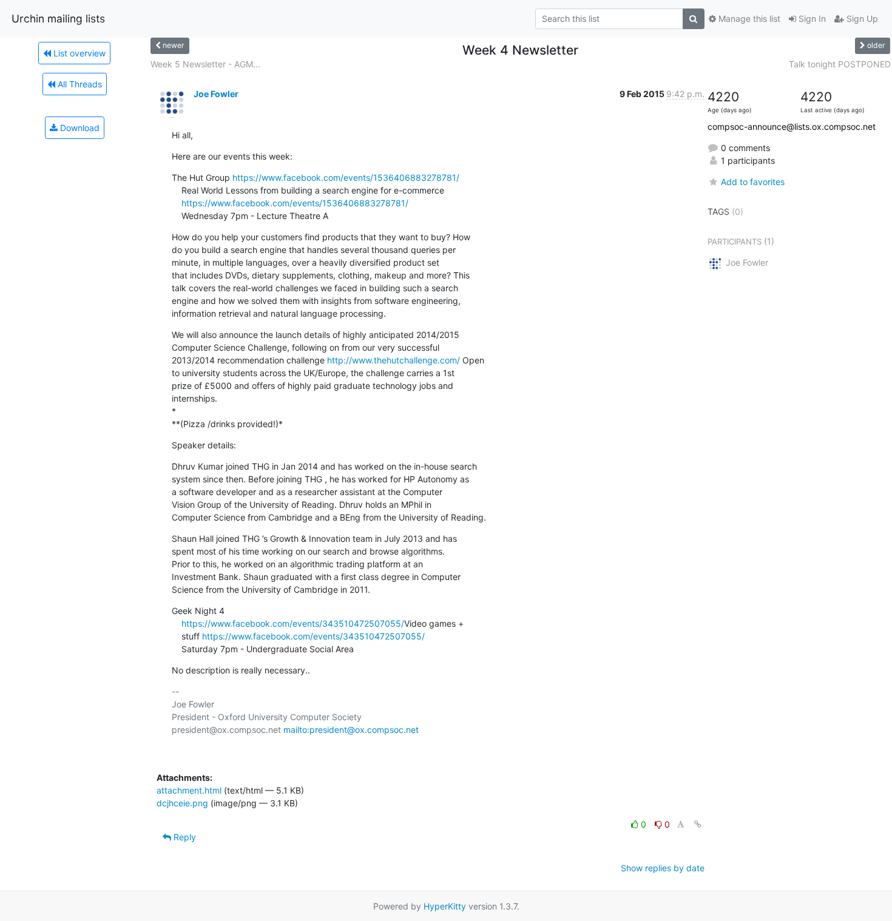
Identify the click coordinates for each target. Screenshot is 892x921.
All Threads (78, 84)
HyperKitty (445, 906)
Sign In (811, 18)
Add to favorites (753, 182)
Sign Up (861, 18)
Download (79, 128)
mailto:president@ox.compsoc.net (351, 729)
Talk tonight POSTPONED (840, 64)
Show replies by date (662, 868)
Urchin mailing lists (58, 18)
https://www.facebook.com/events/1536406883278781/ (345, 177)
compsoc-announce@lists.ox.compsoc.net (792, 126)
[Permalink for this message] (697, 824)
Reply (183, 837)
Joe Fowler (216, 94)
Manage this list (748, 18)
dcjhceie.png (182, 803)
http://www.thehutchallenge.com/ (393, 360)
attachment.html (189, 790)
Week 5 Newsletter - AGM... (205, 64)
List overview (78, 53)
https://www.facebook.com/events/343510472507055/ (292, 623)
